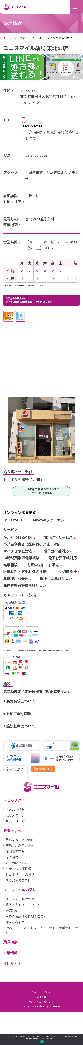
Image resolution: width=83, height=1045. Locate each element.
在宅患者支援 (15, 851)
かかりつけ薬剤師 (18, 537)
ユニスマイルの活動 (19, 890)
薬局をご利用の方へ (20, 845)
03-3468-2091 (33, 126)
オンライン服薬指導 (20, 512)
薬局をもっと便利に (20, 840)
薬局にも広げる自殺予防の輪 (26, 916)
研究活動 (12, 910)
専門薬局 (12, 857)
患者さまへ (12, 831)
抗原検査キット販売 (43, 565)
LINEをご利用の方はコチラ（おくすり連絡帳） (43, 491)
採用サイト (12, 964)
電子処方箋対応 (57, 551)
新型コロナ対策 (17, 821)
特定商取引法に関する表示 (41, 1001)
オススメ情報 (15, 809)
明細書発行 (68, 572)
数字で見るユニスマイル (23, 905)
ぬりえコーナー (17, 815)
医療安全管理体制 (18, 880)
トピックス (12, 800)
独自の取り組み (17, 863)
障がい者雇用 (15, 922)
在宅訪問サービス (59, 537)
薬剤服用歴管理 (16, 579)
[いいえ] (80, 1039)
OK (42, 1042)
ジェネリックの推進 (20, 874)
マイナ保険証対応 (18, 551)
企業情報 (10, 953)
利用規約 (41, 997)
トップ (7, 37)
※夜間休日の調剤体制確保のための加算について (22, 285)
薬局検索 (25, 37)
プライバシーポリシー (41, 992)
